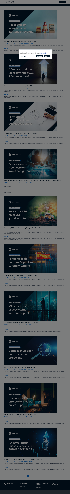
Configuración (23, 56)
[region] (35, 54)
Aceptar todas (47, 56)
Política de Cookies (43, 53)
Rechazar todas (39, 56)
